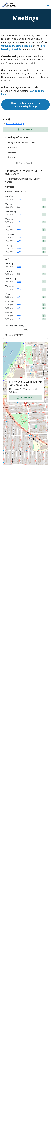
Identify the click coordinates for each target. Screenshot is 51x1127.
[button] (47, 4)
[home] (9, 4)
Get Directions (27, 129)
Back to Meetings (15, 123)
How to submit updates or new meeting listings (25, 105)
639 (19, 199)
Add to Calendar (26, 163)
